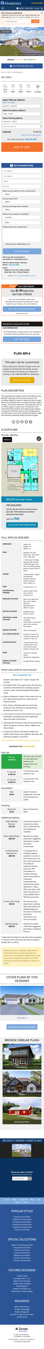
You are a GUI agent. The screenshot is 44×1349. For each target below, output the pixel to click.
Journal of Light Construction (22, 1314)
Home (3, 72)
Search (6, 1199)
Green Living (22, 1276)
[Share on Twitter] (26, 422)
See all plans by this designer (22, 1027)
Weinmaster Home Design (22, 1291)
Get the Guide (22, 339)
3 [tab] (22, 58)
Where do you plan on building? (16, 214)
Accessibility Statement (22, 1341)
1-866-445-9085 (37, 3)
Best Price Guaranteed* (31, 135)
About (17, 1202)
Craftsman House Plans (22, 1219)
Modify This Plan (22, 380)
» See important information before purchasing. (20, 740)
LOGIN (36, 8)
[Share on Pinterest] (30, 422)
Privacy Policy (34, 17)
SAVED (21, 8)
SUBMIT (35, 21)
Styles (14, 1199)
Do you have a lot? (10, 198)
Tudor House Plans (22, 1229)
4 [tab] (25, 58)
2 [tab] (19, 58)
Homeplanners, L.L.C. (22, 1278)
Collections (23, 1199)
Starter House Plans (22, 1258)
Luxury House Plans (22, 1253)
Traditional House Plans (22, 1227)
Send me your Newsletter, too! (18, 244)
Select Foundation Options (14, 110)
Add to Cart (22, 147)
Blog (32, 1199)
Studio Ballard (22, 1286)
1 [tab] (15, 58)
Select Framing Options (13, 118)
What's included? (9, 102)
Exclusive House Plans (22, 1247)
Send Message (22, 251)
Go (30, 1178)
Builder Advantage (22, 1309)
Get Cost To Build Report (22, 309)
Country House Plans (22, 1217)
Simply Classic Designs (22, 1283)
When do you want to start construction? (19, 191)
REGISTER (29, 8)
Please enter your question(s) (15, 227)
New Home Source (22, 1307)
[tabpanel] (22, 41)
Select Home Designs (22, 1281)
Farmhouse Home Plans (22, 1224)
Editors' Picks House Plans (22, 1245)
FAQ (38, 1199)
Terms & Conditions (19, 17)
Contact (26, 1202)
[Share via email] (13, 422)
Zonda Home (22, 1317)
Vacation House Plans (22, 1260)
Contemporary (17, 72)
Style (9, 72)
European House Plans (22, 1222)
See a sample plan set (22, 675)
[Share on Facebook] (22, 422)
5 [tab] (29, 58)
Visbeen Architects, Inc (22, 1289)
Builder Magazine (22, 1312)
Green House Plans (22, 1250)
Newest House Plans (22, 1255)
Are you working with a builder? (15, 206)
